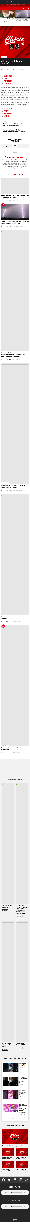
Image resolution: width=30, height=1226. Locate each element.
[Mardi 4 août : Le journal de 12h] (8, 1164)
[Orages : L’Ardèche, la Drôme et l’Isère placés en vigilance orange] (15, 212)
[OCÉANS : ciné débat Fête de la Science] (8, 981)
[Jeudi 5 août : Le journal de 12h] (22, 1152)
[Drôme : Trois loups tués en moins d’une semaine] (15, 554)
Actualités (19, 174)
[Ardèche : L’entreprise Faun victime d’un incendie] (15, 685)
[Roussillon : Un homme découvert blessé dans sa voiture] (15, 423)
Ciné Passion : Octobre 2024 (20, 1044)
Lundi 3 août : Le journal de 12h (21, 1170)
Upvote (6, 146)
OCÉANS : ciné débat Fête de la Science (7, 1045)
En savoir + (4, 910)
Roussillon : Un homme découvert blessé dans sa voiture (13, 486)
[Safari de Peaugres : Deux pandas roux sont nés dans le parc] (7, 14)
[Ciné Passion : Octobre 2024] (22, 981)
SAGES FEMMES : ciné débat (7, 906)
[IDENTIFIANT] (28, 8)
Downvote (23, 146)
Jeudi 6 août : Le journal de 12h (7, 1158)
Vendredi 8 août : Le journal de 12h (14, 1146)
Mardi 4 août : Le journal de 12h (7, 1170)
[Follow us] (23, 8)
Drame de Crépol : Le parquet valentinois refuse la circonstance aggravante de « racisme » (13, 354)
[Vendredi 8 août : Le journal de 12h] (15, 1136)
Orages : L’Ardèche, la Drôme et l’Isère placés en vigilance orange (22, 21)
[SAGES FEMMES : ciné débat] (8, 843)
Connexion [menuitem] (3, 2)
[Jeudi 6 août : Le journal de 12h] (8, 1152)
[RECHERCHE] (25, 8)
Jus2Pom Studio (15, 1217)
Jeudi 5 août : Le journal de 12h (21, 1158)
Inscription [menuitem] (10, 2)
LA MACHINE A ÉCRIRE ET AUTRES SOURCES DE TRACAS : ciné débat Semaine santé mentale (22, 909)
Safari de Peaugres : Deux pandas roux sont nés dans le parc (7, 20)
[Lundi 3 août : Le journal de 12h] (22, 1164)
